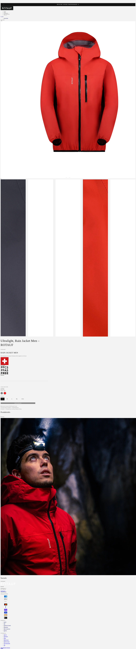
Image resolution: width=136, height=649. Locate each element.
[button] (2, 100)
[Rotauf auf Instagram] (1, 648)
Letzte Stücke (6, 18)
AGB (1, 647)
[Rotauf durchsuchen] (1, 16)
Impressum (8, 647)
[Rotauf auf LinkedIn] (2, 648)
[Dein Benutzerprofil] (2, 16)
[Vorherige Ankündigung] (3, 4)
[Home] (7, 9)
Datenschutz (4, 647)
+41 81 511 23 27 (3, 591)
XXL (23, 399)
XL (17, 399)
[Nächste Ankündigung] (132, 4)
